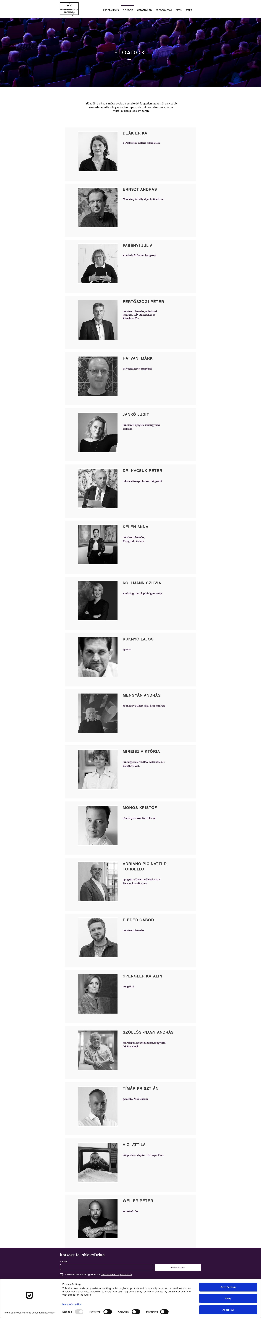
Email (63, 1261)
